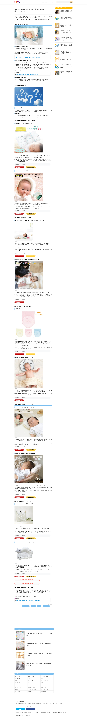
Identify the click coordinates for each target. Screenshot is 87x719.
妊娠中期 (33, 703)
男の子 (42, 678)
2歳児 (53, 703)
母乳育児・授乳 (17, 682)
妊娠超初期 (24, 703)
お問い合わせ (49, 712)
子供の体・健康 (43, 691)
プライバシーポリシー (35, 712)
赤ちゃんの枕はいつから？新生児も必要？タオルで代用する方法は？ (28, 57)
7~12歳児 (61, 703)
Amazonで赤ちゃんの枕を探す (27, 583)
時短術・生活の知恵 (31, 676)
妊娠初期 (29, 703)
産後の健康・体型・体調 (32, 687)
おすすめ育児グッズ (18, 676)
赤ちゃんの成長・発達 (44, 680)
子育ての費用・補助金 (44, 676)
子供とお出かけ (17, 691)
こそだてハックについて (19, 712)
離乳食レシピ (30, 682)
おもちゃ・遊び (17, 689)
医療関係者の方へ (55, 712)
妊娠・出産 (44, 2)
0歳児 (16, 680)
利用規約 (29, 712)
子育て (52, 2)
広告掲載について (43, 712)
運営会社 (25, 712)
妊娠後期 (37, 703)
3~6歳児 (57, 703)
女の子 (29, 678)
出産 (40, 703)
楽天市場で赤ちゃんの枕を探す (27, 579)
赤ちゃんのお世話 (31, 680)
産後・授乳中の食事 (18, 687)
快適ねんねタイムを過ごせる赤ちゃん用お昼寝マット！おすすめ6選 (28, 600)
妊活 (38, 2)
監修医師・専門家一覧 (62, 712)
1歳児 (42, 682)
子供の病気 (29, 691)
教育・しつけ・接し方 (44, 689)
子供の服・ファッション (32, 689)
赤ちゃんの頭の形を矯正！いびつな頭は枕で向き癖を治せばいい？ (27, 74)
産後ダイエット (43, 687)
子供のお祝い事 (17, 678)
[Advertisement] (23, 615)
